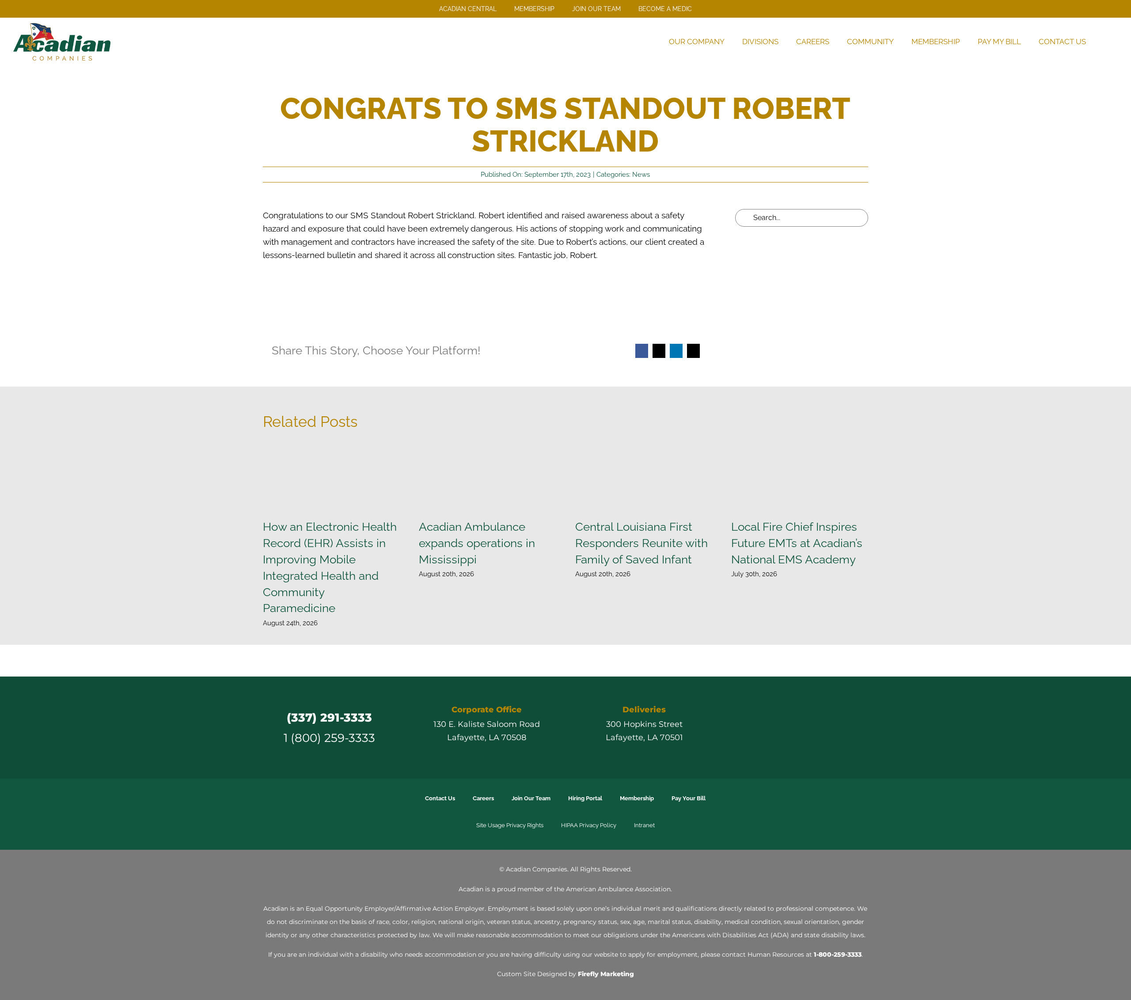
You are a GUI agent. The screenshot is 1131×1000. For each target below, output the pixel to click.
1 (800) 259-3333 (329, 737)
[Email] (693, 351)
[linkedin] (809, 727)
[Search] (1106, 42)
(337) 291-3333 (329, 717)
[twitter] (777, 727)
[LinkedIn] (676, 351)
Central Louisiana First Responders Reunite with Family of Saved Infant (641, 543)
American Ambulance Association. (619, 889)
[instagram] (793, 727)
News (641, 175)
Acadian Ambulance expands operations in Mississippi (477, 543)
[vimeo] (825, 727)
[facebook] (761, 727)
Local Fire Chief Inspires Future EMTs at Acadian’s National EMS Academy (796, 543)
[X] (659, 351)
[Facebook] (641, 351)
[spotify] (841, 727)
